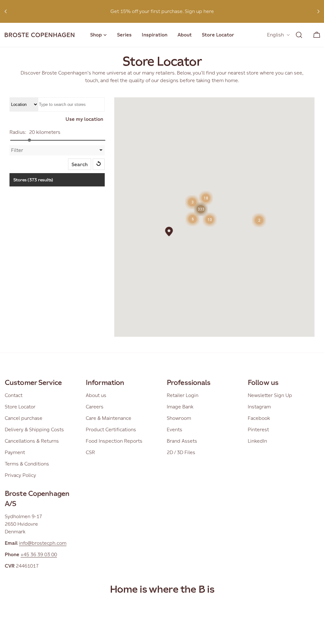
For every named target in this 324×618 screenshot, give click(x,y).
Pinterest (258, 429)
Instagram (259, 406)
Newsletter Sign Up (270, 395)
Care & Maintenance (108, 418)
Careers (94, 406)
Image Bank (180, 406)
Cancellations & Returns (32, 441)
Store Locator (20, 406)
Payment (15, 452)
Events (174, 429)
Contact (13, 395)
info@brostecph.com (42, 543)
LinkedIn (257, 441)
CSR (90, 452)
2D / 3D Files (181, 452)
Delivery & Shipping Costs (34, 429)
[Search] (299, 35)
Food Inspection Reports (114, 441)
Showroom (179, 418)
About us (96, 395)
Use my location (84, 119)
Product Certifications (111, 429)
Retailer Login (182, 395)
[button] (169, 231)
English (275, 34)
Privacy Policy (20, 475)
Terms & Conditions (27, 463)
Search (80, 164)
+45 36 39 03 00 (39, 554)
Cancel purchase (23, 418)
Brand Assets (182, 441)
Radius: (17, 132)
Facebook (259, 418)
